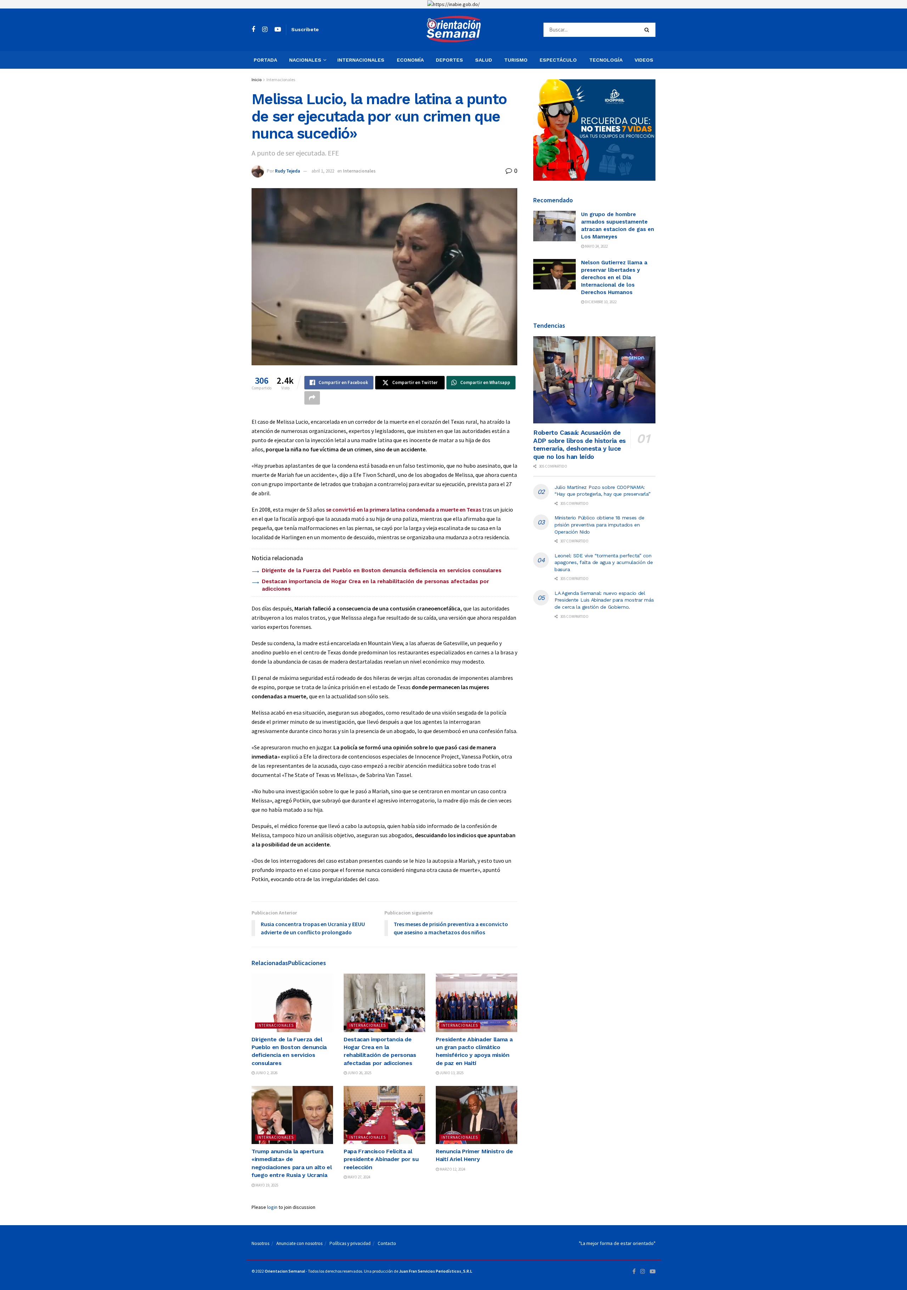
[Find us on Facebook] (253, 30)
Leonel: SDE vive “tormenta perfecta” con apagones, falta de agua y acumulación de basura (603, 562)
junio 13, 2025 (451, 1072)
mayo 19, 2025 (266, 1185)
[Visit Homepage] (453, 30)
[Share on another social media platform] (312, 398)
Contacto (387, 1243)
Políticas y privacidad (350, 1243)
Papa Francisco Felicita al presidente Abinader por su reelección (381, 1159)
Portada (265, 60)
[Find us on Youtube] (278, 30)
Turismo (516, 60)
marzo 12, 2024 (452, 1169)
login (272, 1207)
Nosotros (260, 1243)
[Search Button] (648, 30)
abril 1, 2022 (322, 171)
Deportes (449, 60)
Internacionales (360, 60)
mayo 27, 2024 (358, 1176)
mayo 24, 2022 (596, 246)
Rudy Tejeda (287, 171)
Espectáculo (558, 60)
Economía (410, 60)
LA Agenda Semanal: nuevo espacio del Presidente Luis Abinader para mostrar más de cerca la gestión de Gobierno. (604, 600)
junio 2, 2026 (266, 1072)
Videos (644, 60)
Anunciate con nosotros (299, 1243)
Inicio (256, 79)
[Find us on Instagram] (264, 30)
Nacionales (305, 60)
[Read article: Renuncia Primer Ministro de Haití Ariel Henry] (476, 1115)
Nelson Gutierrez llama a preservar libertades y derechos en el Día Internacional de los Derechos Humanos (614, 277)
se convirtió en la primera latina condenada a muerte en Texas (403, 509)
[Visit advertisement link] (453, 4)
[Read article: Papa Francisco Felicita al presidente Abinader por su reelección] (384, 1115)
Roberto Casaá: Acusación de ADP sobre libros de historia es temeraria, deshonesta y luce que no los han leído (579, 444)
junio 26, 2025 (359, 1072)
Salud (483, 60)
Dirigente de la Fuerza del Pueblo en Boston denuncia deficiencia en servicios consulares (381, 570)
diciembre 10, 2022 (600, 301)
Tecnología (605, 60)
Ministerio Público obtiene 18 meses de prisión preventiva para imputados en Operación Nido (599, 524)
